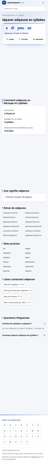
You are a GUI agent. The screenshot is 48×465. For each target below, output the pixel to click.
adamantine (30, 262)
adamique (7, 266)
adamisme (29, 266)
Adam (27, 257)
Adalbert (6, 257)
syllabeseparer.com (8, 15)
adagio (28, 253)
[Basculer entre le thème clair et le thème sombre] (43, 2)
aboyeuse (11, 226)
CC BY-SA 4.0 (11, 459)
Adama (6, 262)
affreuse (10, 235)
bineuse (32, 217)
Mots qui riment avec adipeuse (18, 290)
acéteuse (32, 231)
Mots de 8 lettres (13, 296)
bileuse (9, 217)
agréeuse (33, 235)
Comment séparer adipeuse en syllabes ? (20, 335)
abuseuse (33, 226)
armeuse (10, 213)
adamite (6, 271)
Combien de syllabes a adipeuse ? (17, 323)
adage (27, 248)
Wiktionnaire (35, 457)
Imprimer (39, 39)
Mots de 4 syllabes (14, 284)
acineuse (10, 231)
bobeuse (10, 222)
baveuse (32, 213)
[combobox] (24, 8)
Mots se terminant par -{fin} (17, 302)
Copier (11, 39)
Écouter (25, 39)
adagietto (7, 253)
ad (4, 248)
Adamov (28, 271)
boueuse (32, 222)
